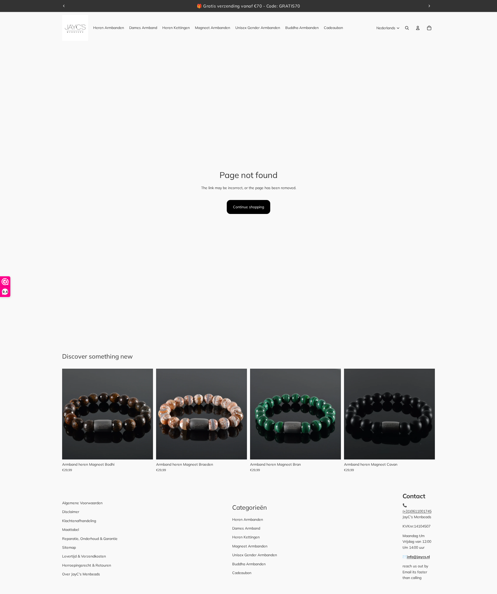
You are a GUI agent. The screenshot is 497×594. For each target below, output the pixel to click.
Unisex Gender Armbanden (254, 555)
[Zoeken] (407, 28)
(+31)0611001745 (417, 511)
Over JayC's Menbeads (81, 574)
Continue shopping (248, 207)
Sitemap (69, 547)
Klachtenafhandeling (79, 520)
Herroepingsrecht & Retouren (86, 565)
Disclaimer (70, 511)
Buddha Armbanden (249, 564)
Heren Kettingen (246, 537)
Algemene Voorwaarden (82, 503)
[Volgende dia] (429, 6)
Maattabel (70, 529)
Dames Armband (246, 528)
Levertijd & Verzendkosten (84, 556)
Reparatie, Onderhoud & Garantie (90, 538)
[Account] (417, 28)
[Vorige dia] (64, 6)
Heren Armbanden (247, 519)
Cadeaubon (241, 572)
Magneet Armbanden (249, 546)
